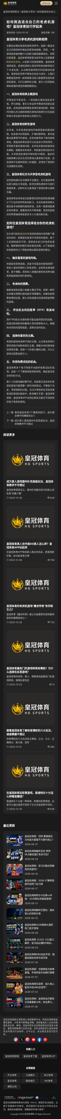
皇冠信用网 (8, 1102)
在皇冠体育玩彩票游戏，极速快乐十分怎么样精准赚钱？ (30, 794)
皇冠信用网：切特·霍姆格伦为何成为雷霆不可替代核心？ (39, 838)
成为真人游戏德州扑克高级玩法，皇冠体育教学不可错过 (34, 422)
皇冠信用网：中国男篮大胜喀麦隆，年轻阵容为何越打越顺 (39, 971)
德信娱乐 (30, 1081)
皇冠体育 (24, 233)
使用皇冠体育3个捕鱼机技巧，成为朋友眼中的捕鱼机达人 (34, 414)
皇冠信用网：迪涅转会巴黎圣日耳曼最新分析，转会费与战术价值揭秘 (39, 1000)
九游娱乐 (30, 1075)
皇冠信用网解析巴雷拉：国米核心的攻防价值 (39, 912)
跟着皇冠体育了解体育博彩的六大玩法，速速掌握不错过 (30, 732)
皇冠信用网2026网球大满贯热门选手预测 (39, 926)
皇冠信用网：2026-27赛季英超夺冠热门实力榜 (39, 882)
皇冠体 (32, 389)
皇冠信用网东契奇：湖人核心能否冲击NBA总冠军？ (39, 985)
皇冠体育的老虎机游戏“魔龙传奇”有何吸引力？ (30, 607)
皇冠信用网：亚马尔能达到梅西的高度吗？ (39, 867)
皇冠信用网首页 (11, 11)
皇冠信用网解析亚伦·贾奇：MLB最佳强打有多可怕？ (39, 853)
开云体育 (12, 1075)
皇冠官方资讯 (28, 11)
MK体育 (48, 1081)
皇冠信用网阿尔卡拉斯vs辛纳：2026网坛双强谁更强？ (39, 897)
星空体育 (12, 1081)
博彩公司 (12, 1086)
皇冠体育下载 (30, 1056)
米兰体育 (48, 1075)
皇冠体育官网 (12, 1056)
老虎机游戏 (14, 61)
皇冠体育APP (48, 1056)
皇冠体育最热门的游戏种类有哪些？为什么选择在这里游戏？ (30, 670)
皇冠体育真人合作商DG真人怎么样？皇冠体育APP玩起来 (29, 545)
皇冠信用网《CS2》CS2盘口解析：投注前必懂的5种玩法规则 (39, 941)
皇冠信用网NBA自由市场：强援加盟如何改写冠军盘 (39, 956)
